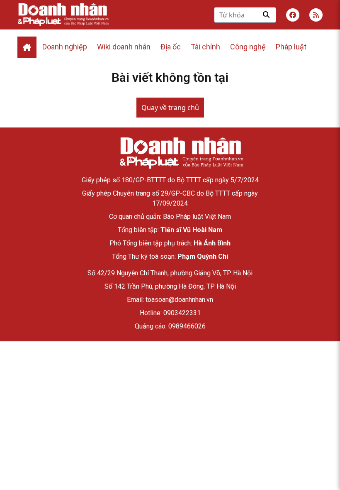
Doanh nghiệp (64, 46)
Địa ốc (170, 46)
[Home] (26, 47)
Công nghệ (248, 46)
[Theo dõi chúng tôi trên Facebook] (292, 15)
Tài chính (205, 46)
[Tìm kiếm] (266, 15)
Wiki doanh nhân (124, 46)
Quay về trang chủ (170, 107)
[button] (316, 15)
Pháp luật (291, 46)
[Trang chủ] (181, 153)
